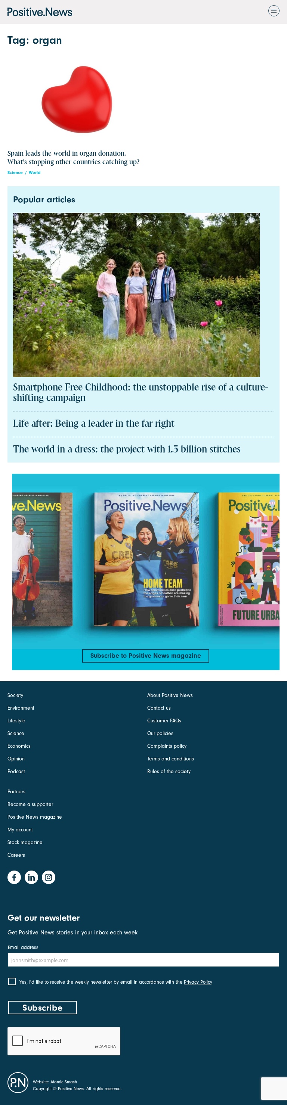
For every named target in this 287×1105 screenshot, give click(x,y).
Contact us (159, 708)
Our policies (160, 733)
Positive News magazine (34, 817)
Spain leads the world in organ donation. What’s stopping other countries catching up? (73, 157)
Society (15, 695)
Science (15, 172)
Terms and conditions (170, 759)
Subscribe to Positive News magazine (145, 656)
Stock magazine (25, 842)
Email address (23, 947)
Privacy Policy (198, 982)
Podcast (16, 771)
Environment (20, 708)
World (34, 172)
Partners (16, 791)
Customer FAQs (164, 721)
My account (20, 830)
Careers (16, 855)
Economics (19, 746)
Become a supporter (30, 804)
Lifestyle (16, 721)
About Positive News (170, 695)
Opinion (16, 759)
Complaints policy (166, 746)
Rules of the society (169, 771)
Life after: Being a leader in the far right (94, 424)
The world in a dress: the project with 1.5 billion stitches (127, 449)
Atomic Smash (63, 1081)
